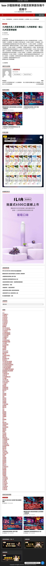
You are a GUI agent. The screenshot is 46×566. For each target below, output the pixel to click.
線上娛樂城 (9, 103)
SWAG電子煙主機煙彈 (7, 361)
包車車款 (4, 398)
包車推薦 (4, 393)
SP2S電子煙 (4, 322)
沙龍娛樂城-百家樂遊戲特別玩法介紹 (11, 127)
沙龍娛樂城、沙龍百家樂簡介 (8, 287)
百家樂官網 (14, 123)
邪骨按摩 (4, 446)
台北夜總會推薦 (5, 445)
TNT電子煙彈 (5, 404)
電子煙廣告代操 (5, 358)
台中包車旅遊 (5, 427)
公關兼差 (4, 414)
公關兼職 (4, 416)
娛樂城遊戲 (26, 505)
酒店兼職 (4, 346)
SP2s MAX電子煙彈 (6, 329)
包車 (3, 392)
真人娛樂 (13, 102)
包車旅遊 (4, 401)
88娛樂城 (8, 99)
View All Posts (27, 74)
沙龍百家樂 (26, 102)
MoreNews (27, 564)
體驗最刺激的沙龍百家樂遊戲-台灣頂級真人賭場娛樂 (12, 107)
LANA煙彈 (4, 343)
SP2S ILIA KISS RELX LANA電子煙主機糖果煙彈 (11, 271)
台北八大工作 (5, 350)
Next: (33, 82)
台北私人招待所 (5, 381)
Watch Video (41, 15)
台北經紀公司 (5, 466)
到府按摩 (4, 471)
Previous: (12, 82)
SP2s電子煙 (4, 331)
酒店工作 (4, 449)
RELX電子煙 (4, 320)
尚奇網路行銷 (5, 388)
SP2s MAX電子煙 (6, 328)
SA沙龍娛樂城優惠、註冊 (7, 296)
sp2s (3, 312)
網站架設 (4, 356)
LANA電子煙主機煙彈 (7, 363)
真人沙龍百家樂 (17, 102)
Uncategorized (5, 497)
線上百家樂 (26, 103)
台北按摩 (4, 454)
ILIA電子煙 (4, 315)
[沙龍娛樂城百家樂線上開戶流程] (34, 98)
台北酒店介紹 (5, 443)
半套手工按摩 (5, 452)
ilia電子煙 (4, 325)
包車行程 (4, 399)
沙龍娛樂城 (5, 32)
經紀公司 (4, 390)
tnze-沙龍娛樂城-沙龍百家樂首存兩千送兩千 (23, 7)
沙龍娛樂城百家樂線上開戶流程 (31, 107)
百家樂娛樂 (5, 123)
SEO (3, 408)
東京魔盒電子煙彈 (6, 341)
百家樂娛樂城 (5, 23)
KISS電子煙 (4, 318)
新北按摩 (4, 468)
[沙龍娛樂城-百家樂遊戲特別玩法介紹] (12, 118)
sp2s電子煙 (4, 317)
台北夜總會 (4, 440)
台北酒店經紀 (5, 352)
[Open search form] (33, 15)
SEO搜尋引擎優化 (6, 355)
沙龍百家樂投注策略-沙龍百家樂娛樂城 (10, 290)
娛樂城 (15, 99)
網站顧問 (4, 326)
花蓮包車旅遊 (5, 424)
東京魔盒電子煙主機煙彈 (7, 370)
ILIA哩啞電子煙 (5, 373)
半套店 (3, 455)
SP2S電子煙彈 (5, 335)
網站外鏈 (4, 422)
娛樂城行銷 (4, 437)
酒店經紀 (4, 349)
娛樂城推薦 (19, 99)
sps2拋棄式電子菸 (6, 332)
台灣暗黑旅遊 (5, 387)
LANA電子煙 (5, 478)
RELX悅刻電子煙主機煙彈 (7, 364)
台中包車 (4, 433)
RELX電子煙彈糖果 (6, 334)
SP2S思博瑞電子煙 (6, 376)
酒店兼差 (4, 411)
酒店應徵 (4, 413)
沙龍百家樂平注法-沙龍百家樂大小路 (10, 293)
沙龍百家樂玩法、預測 (7, 284)
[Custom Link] (42, 563)
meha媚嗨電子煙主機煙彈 (8, 369)
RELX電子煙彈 (5, 344)
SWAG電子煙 (5, 379)
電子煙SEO (4, 360)
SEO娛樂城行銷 (5, 439)
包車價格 (4, 395)
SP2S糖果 (4, 378)
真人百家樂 (5, 103)
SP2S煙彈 (4, 338)
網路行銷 (4, 353)
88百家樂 (12, 99)
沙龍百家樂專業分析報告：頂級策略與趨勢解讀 (12, 282)
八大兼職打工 (5, 314)
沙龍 (13, 525)
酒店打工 (4, 463)
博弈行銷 (4, 436)
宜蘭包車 (4, 430)
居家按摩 (4, 469)
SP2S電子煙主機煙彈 (6, 366)
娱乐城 (11, 122)
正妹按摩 (4, 457)
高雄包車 (4, 428)
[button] (2, 15)
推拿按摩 (4, 385)
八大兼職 (4, 347)
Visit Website (17, 74)
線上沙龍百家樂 (39, 102)
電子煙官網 (4, 372)
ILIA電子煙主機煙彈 (6, 367)
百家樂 (5, 99)
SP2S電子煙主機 (5, 340)
